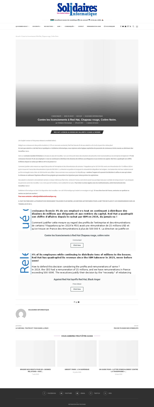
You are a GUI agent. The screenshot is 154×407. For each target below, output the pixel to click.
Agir (58, 26)
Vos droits (36, 26)
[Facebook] (120, 26)
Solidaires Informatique (65, 123)
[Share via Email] (78, 302)
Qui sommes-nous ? (22, 26)
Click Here (77, 245)
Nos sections (48, 26)
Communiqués (69, 26)
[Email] (125, 26)
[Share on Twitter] (76, 302)
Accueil (18, 36)
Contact (81, 26)
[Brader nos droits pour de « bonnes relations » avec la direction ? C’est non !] (35, 353)
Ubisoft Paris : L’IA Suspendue (77, 369)
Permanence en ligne (94, 26)
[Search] (133, 26)
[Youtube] (123, 26)
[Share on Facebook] (74, 302)
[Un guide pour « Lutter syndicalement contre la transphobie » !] (118, 353)
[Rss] (130, 26)
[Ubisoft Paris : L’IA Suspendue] (77, 353)
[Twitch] (128, 26)
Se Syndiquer (110, 26)
